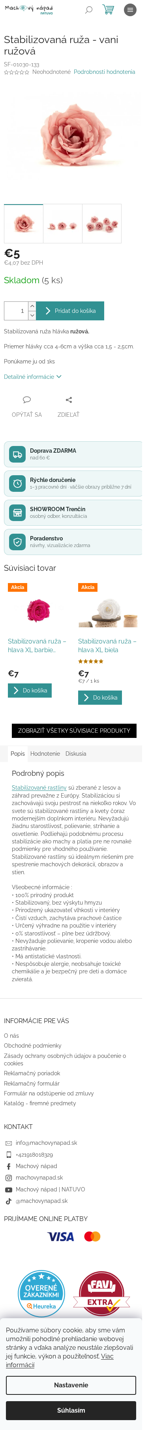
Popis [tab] (18, 754)
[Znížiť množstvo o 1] (32, 315)
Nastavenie (71, 1385)
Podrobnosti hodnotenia (104, 72)
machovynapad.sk (39, 1177)
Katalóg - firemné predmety (40, 1103)
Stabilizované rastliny (39, 788)
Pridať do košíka (75, 311)
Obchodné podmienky (33, 1045)
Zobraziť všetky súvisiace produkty (74, 731)
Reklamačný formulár (32, 1083)
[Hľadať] (89, 10)
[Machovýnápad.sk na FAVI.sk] (101, 1294)
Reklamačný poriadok (32, 1073)
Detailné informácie (29, 377)
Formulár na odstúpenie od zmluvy (49, 1093)
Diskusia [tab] (76, 754)
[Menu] (130, 10)
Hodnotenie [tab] (45, 754)
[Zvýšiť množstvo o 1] (32, 306)
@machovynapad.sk (41, 1201)
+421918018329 (34, 1155)
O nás (11, 1036)
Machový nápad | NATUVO (50, 1189)
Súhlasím (71, 1410)
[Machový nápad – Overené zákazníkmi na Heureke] (41, 1293)
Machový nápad (36, 1166)
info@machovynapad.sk (46, 1143)
